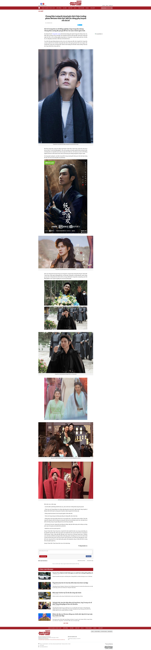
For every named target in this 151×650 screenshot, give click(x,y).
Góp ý (107, 5)
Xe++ (75, 8)
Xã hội (65, 8)
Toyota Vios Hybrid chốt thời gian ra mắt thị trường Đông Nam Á (72, 573)
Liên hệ (103, 5)
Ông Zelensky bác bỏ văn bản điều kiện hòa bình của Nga (70, 583)
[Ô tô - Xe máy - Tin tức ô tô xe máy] (99, 33)
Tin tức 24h (103, 631)
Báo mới (110, 631)
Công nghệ (81, 8)
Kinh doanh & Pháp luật (48, 8)
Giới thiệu (97, 631)
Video (87, 8)
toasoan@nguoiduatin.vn (44, 646)
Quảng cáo (111, 5)
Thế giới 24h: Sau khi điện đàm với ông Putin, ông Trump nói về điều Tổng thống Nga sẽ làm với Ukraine (72, 603)
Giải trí (70, 8)
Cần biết (92, 8)
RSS (92, 631)
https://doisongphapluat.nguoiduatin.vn (44, 636)
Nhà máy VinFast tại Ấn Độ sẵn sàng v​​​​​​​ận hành (66, 593)
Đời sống (59, 8)
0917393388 (42, 645)
